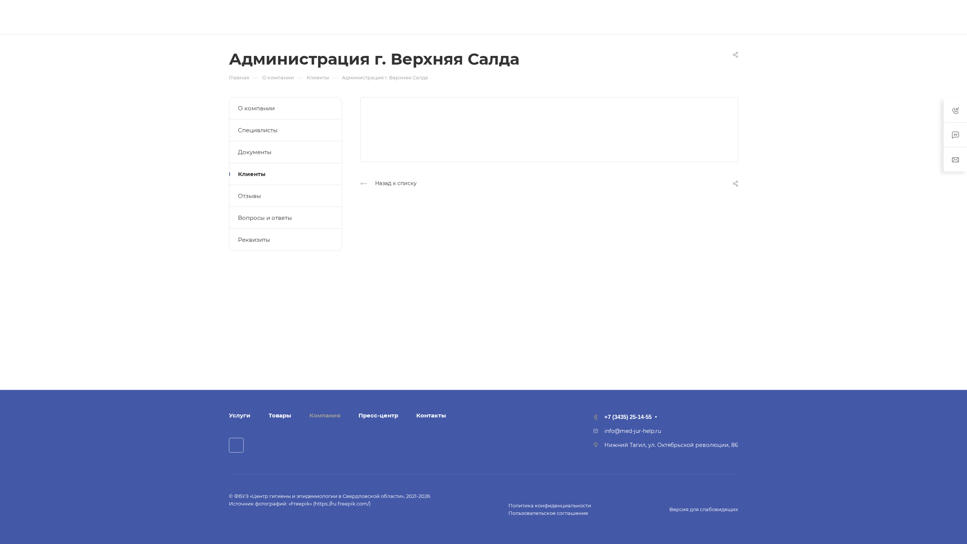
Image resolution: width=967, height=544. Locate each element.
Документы (255, 152)
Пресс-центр (378, 415)
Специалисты (258, 130)
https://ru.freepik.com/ (342, 504)
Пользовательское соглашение (548, 513)
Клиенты (252, 174)
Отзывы (249, 195)
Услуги (239, 415)
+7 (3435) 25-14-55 (670, 17)
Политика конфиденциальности (549, 505)
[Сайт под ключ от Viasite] (249, 520)
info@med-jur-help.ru (632, 431)
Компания (324, 415)
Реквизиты (254, 239)
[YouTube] (236, 445)
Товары (280, 415)
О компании (256, 108)
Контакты (431, 415)
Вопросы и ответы (265, 217)
